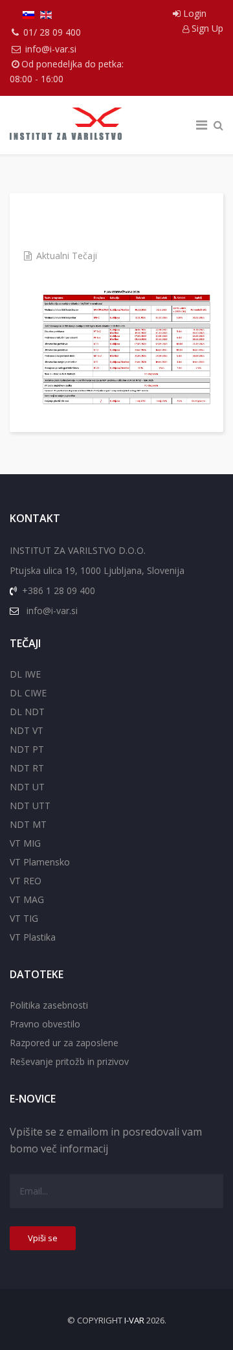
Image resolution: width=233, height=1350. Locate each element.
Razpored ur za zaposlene (64, 1042)
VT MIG (25, 843)
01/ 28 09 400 (52, 32)
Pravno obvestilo (45, 1024)
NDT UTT (30, 805)
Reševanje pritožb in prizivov (69, 1061)
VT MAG (27, 899)
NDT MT (28, 824)
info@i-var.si (50, 49)
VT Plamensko (40, 862)
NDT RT (27, 768)
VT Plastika (33, 937)
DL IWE (25, 674)
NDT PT (27, 749)
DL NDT (27, 711)
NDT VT (26, 730)
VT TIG (24, 918)
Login (193, 13)
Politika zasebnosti (49, 1005)
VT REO (25, 881)
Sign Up (206, 28)
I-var (134, 1320)
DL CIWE (28, 693)
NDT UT (27, 787)
